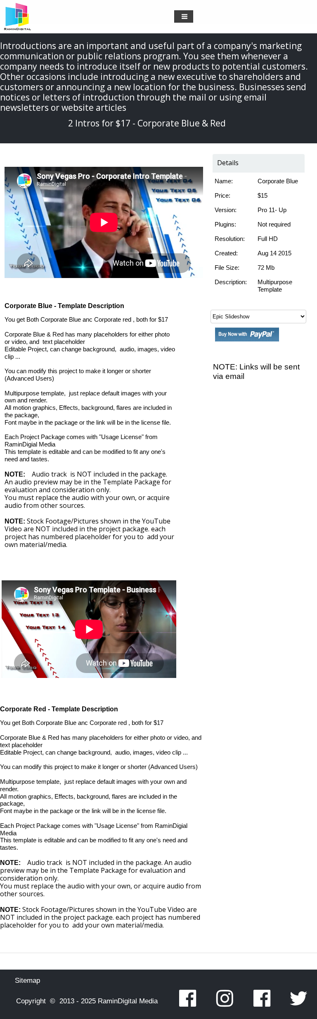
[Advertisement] (249, 519)
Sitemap (27, 980)
